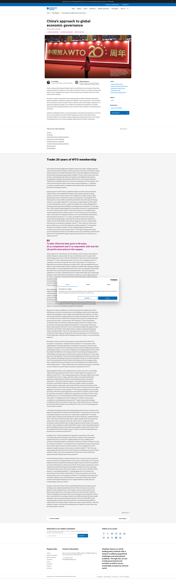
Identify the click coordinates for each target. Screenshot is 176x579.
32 (81, 320)
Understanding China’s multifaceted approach (58, 137)
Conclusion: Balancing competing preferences (58, 143)
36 (90, 353)
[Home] (52, 8)
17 (88, 183)
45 (70, 431)
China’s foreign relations (117, 84)
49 (91, 460)
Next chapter (122, 518)
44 (81, 420)
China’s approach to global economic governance (74, 13)
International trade (115, 90)
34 (52, 336)
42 (75, 399)
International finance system (118, 88)
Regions (57, 13)
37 (60, 364)
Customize (87, 298)
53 (67, 481)
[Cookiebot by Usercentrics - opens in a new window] (111, 280)
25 (57, 235)
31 (82, 305)
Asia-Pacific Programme (116, 108)
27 (85, 262)
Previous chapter (54, 518)
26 (54, 259)
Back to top (125, 512)
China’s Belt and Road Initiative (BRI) (119, 86)
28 (97, 274)
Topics (53, 13)
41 (55, 397)
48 (77, 454)
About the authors (51, 146)
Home (48, 13)
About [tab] (108, 284)
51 (68, 470)
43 (89, 414)
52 (77, 475)
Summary (49, 132)
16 (78, 174)
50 (75, 464)
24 (75, 229)
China (112, 100)
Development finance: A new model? (55, 141)
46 (63, 443)
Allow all (108, 298)
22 (77, 222)
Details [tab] (88, 284)
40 (72, 389)
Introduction (50, 134)
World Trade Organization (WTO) (118, 92)
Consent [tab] (67, 284)
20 (73, 212)
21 (64, 216)
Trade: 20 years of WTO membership (55, 139)
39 (60, 374)
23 (86, 224)
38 (89, 366)
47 (86, 447)
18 (67, 201)
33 (78, 324)
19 (90, 205)
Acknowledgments (51, 148)
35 (81, 343)
